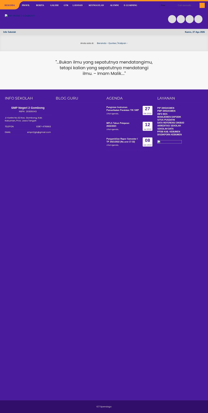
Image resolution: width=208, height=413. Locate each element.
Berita (40, 5)
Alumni (114, 5)
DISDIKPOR (163, 134)
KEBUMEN (176, 134)
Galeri (54, 5)
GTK (66, 5)
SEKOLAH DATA (165, 129)
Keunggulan (96, 5)
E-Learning (130, 5)
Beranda (10, 5)
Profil (26, 5)
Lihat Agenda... (112, 113)
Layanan (78, 5)
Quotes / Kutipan (117, 43)
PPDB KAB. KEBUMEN (168, 131)
